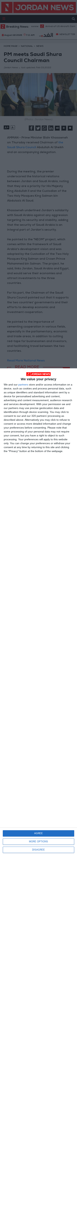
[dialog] (38, 798)
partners (23, 384)
